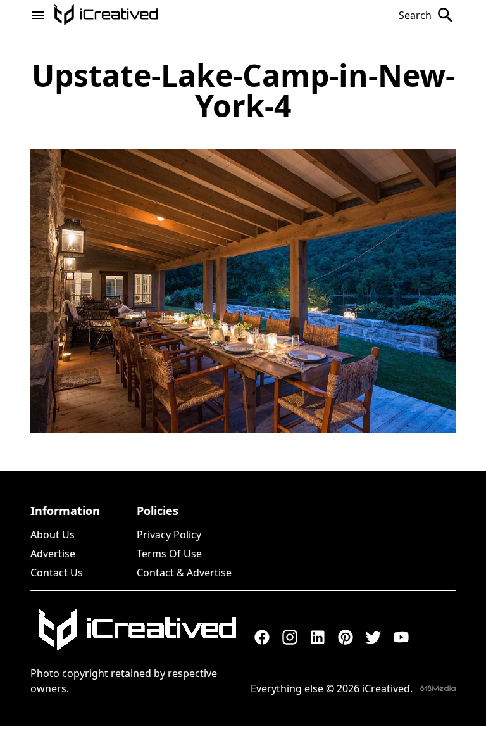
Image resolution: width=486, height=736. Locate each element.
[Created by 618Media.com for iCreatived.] (438, 688)
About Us (52, 535)
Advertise (52, 554)
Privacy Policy (169, 535)
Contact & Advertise (184, 573)
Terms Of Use (169, 554)
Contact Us (56, 573)
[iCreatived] (137, 629)
